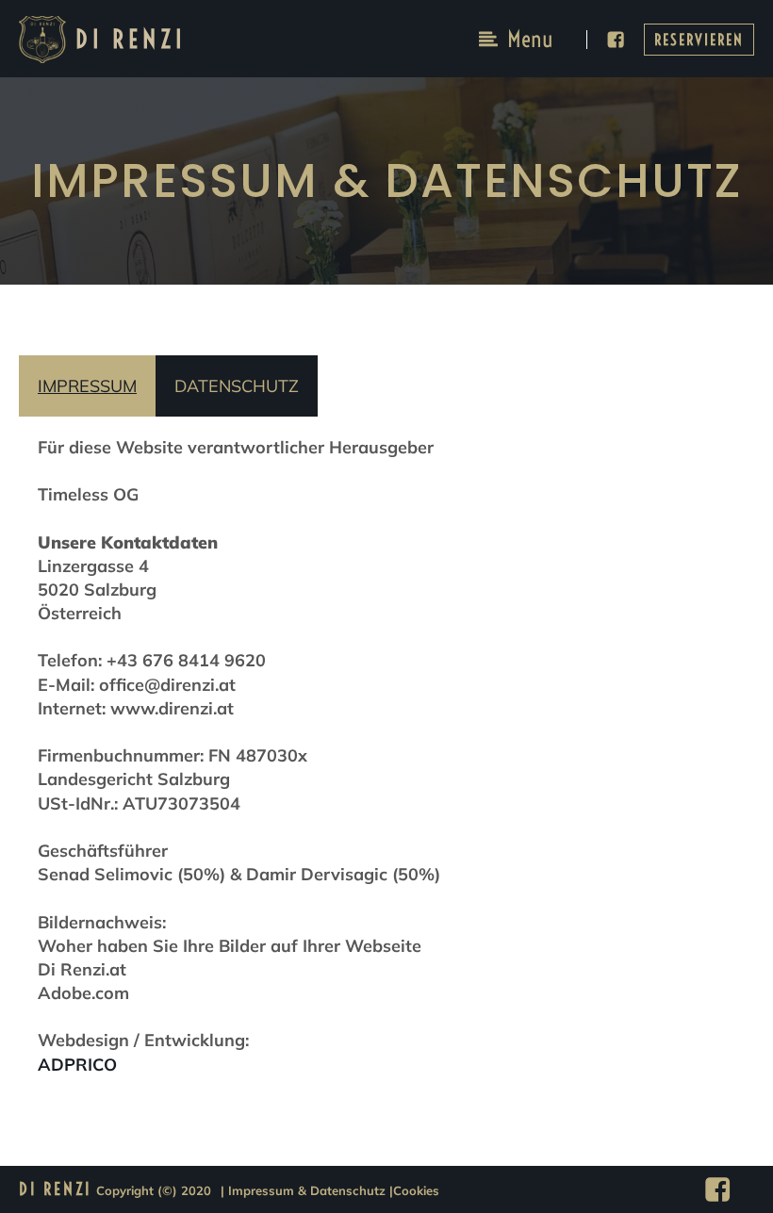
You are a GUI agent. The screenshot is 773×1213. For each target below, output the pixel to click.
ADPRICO (77, 1064)
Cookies (416, 1190)
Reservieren (699, 39)
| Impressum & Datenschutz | (307, 1190)
